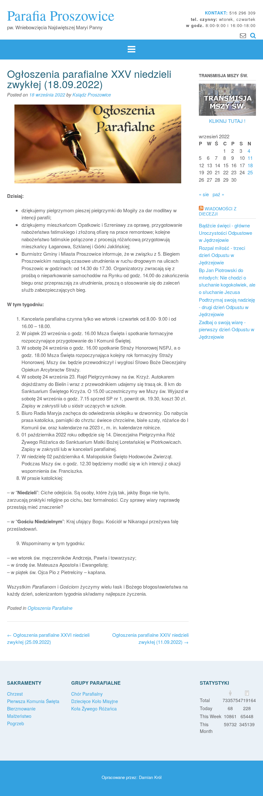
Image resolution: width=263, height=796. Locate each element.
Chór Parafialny (87, 694)
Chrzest (15, 694)
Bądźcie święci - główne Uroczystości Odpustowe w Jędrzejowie (225, 232)
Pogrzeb (15, 723)
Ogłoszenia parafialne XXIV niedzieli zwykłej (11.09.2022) (150, 638)
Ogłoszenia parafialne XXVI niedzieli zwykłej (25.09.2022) (48, 638)
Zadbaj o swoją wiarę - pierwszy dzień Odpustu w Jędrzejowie (226, 329)
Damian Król (150, 777)
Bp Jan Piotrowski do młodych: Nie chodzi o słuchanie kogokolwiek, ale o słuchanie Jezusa (227, 281)
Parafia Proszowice (61, 15)
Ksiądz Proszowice (91, 94)
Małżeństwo (19, 716)
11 (250, 157)
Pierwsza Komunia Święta (33, 701)
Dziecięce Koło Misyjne (94, 701)
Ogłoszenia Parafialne (50, 608)
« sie (204, 194)
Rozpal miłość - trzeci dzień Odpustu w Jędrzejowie (222, 255)
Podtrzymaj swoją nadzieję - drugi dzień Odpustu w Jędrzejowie (227, 306)
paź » (218, 194)
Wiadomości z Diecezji (217, 211)
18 (250, 165)
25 (250, 172)
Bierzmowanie (21, 708)
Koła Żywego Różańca (94, 708)
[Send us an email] (243, 35)
